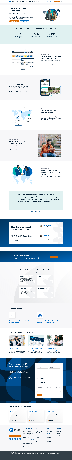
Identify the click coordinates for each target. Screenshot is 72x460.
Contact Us (57, 1)
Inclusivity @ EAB (39, 431)
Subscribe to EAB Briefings (59, 431)
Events (30, 1)
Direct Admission (33, 411)
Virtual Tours (50, 411)
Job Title (39, 374)
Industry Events (49, 431)
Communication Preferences (58, 433)
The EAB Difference (39, 432)
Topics (37, 441)
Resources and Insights (24, 1)
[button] (32, 211)
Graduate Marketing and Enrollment (27, 431)
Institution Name (40, 378)
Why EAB (37, 1)
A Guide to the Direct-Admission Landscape (52, 349)
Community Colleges (26, 442)
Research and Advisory (26, 437)
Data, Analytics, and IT (26, 434)
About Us (33, 1)
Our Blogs (38, 437)
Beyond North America (26, 446)
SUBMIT (39, 395)
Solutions (17, 1)
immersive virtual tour (20, 88)
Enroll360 (12, 411)
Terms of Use (32, 453)
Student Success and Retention (28, 433)
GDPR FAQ (36, 453)
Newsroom (49, 440)
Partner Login (58, 435)
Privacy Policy (11, 453)
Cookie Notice (41, 453)
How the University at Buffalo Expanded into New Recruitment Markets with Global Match (49, 321)
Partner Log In (49, 1)
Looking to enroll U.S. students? (22, 255)
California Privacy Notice (19, 453)
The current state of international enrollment (15, 349)
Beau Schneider (47, 225)
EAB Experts (49, 437)
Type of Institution (41, 382)
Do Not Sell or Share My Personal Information (52, 453)
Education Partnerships (49, 442)
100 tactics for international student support (35, 349)
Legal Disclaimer (26, 453)
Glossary (37, 440)
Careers (48, 436)
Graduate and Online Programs (28, 443)
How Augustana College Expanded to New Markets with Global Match (22, 321)
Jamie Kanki (46, 235)
